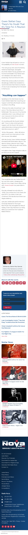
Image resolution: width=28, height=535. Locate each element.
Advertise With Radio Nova (9, 465)
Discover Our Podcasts (8, 458)
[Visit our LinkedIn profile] (8, 526)
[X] (3, 282)
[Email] (10, 282)
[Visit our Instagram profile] (5, 526)
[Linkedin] (13, 282)
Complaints (5, 523)
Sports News (5, 479)
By (8, 30)
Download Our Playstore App (10, 462)
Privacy (18, 521)
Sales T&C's (12, 521)
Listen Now (12, 10)
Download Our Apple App (9, 460)
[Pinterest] (24, 282)
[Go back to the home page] (5, 2)
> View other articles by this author (13, 275)
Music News (5, 474)
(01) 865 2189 (8, 499)
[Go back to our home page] (13, 444)
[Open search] (24, 2)
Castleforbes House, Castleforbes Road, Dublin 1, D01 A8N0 (14, 505)
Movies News (5, 483)
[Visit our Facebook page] (3, 526)
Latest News (5, 472)
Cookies (23, 521)
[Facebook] (6, 282)
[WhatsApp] (17, 282)
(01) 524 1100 (8, 496)
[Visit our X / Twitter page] (11, 526)
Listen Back (5, 456)
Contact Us (5, 467)
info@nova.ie (8, 502)
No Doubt (16, 64)
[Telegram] (20, 282)
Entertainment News (8, 477)
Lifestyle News (6, 486)
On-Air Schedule (6, 453)
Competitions (5, 488)
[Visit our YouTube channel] (14, 526)
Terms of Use (5, 521)
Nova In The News (7, 481)
